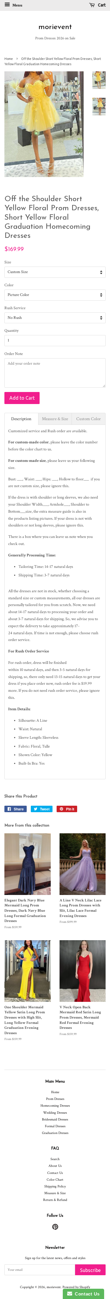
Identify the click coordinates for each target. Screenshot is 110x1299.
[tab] (21, 419)
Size (7, 262)
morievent (55, 27)
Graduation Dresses (55, 1133)
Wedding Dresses (55, 1112)
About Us (55, 1166)
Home (8, 58)
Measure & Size (55, 1193)
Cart (101, 5)
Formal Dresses (55, 1126)
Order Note (13, 353)
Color (8, 285)
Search (55, 1159)
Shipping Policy (55, 1186)
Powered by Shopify (76, 1287)
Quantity (11, 330)
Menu (16, 5)
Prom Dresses (55, 1099)
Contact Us (55, 1173)
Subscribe (90, 1270)
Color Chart (55, 1179)
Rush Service (15, 308)
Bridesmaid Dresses (55, 1119)
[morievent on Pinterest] (55, 1228)
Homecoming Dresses (55, 1105)
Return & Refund (55, 1200)
